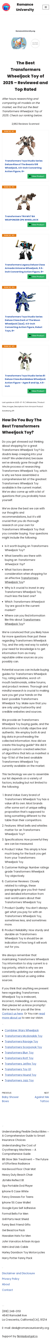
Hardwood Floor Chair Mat (19, 1169)
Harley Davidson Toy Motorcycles (23, 1252)
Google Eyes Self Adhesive (19, 1208)
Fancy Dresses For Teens (17, 1197)
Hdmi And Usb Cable (15, 1247)
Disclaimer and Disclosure (18, 1273)
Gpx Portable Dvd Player (17, 1186)
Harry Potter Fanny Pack (17, 1258)
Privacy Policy (10, 1279)
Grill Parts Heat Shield (15, 1219)
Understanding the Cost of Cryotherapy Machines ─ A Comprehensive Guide (19, 1150)
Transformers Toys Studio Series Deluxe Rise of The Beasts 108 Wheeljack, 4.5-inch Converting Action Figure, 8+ (23, 166)
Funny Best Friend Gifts (16, 1225)
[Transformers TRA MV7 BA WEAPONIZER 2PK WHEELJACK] (25, 202)
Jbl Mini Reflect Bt (13, 1180)
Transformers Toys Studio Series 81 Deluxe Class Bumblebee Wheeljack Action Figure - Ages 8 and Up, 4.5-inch (25, 381)
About (6, 1284)
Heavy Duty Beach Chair (17, 1175)
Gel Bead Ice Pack (13, 1230)
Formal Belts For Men (15, 1214)
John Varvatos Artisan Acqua (21, 1241)
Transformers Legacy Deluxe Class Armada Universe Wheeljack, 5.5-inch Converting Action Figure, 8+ (25, 268)
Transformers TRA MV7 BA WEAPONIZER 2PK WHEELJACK (21, 218)
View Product (38, 176)
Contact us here (12, 1013)
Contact (7, 1290)
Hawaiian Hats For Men (16, 1236)
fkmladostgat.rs (27, 1336)
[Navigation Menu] (46, 7)
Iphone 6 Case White (15, 1191)
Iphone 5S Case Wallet (16, 1202)
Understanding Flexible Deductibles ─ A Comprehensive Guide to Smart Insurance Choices (25, 1136)
